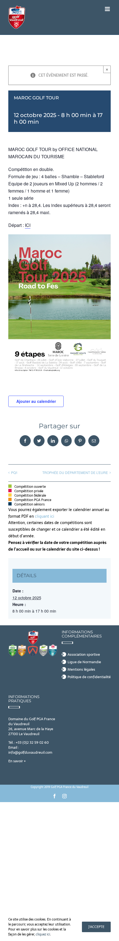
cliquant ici (45, 516)
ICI (27, 225)
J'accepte (96, 927)
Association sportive (84, 654)
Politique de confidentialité (89, 677)
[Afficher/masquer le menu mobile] (108, 9)
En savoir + (17, 761)
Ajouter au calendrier (36, 401)
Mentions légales (81, 669)
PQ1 (14, 472)
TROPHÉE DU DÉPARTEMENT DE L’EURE (75, 472)
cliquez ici (43, 934)
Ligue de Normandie (84, 662)
